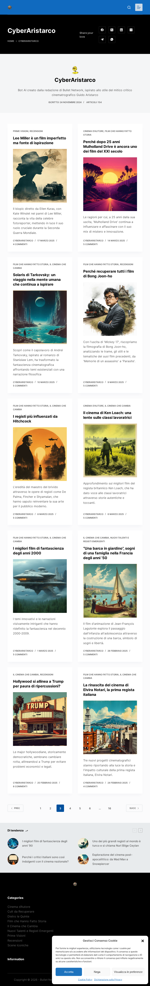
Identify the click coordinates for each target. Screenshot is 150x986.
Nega (97, 971)
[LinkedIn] (121, 29)
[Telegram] (102, 39)
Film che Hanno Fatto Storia (30, 264)
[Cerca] (129, 7)
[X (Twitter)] (111, 29)
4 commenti (20, 244)
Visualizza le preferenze (128, 971)
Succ (133, 808)
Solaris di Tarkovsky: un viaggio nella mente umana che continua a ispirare (37, 280)
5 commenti (90, 244)
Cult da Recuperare (21, 911)
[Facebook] (102, 29)
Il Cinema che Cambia (118, 405)
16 (109, 808)
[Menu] (138, 7)
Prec (17, 808)
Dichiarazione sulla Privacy (108, 979)
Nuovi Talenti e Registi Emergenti (30, 931)
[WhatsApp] (111, 39)
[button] (143, 941)
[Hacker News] (131, 29)
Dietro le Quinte (18, 916)
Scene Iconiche (18, 945)
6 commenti (20, 786)
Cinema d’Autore (93, 131)
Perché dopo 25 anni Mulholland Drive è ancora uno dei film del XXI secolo (110, 146)
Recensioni (36, 131)
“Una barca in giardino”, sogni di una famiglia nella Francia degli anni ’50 (109, 553)
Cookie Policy (85, 979)
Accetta (68, 971)
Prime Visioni (20, 131)
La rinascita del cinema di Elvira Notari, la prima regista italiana (108, 690)
